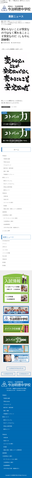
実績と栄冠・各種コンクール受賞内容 (13, 208)
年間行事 (6, 196)
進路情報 (4, 212)
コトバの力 (13, 106)
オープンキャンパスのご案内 (10, 218)
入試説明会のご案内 (7, 215)
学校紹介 (4, 155)
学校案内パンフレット (9, 174)
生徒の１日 (6, 440)
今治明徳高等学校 (8, 374)
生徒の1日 (6, 199)
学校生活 (4, 193)
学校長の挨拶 (7, 158)
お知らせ (4, 246)
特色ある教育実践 (8, 187)
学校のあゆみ (7, 162)
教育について (5, 177)
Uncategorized (6, 240)
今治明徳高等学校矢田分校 (16, 368)
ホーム (16, 150)
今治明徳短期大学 (24, 374)
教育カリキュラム (8, 180)
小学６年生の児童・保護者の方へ (12, 227)
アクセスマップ (7, 165)
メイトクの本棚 (6, 253)
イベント (4, 243)
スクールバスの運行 (8, 202)
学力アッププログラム (9, 183)
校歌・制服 (6, 171)
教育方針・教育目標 (8, 168)
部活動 (5, 205)
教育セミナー (7, 190)
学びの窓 (4, 256)
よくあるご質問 (6, 230)
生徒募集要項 (7, 224)
